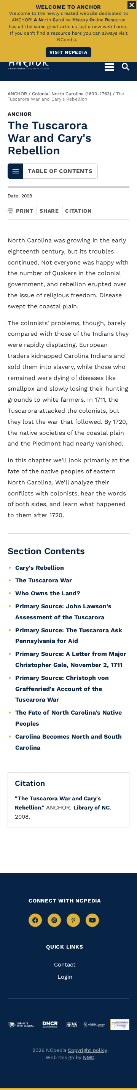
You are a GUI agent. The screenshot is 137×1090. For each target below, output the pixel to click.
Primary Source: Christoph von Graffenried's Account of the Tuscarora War (62, 689)
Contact (64, 964)
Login (64, 976)
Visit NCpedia (68, 52)
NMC (88, 1057)
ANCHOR (17, 93)
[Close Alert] (131, 5)
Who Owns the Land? (47, 593)
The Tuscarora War (43, 580)
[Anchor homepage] (28, 63)
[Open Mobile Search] (121, 67)
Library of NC (91, 807)
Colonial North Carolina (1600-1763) (71, 93)
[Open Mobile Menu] (109, 67)
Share (49, 211)
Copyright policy (87, 1050)
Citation (78, 211)
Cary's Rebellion (39, 567)
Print (24, 211)
